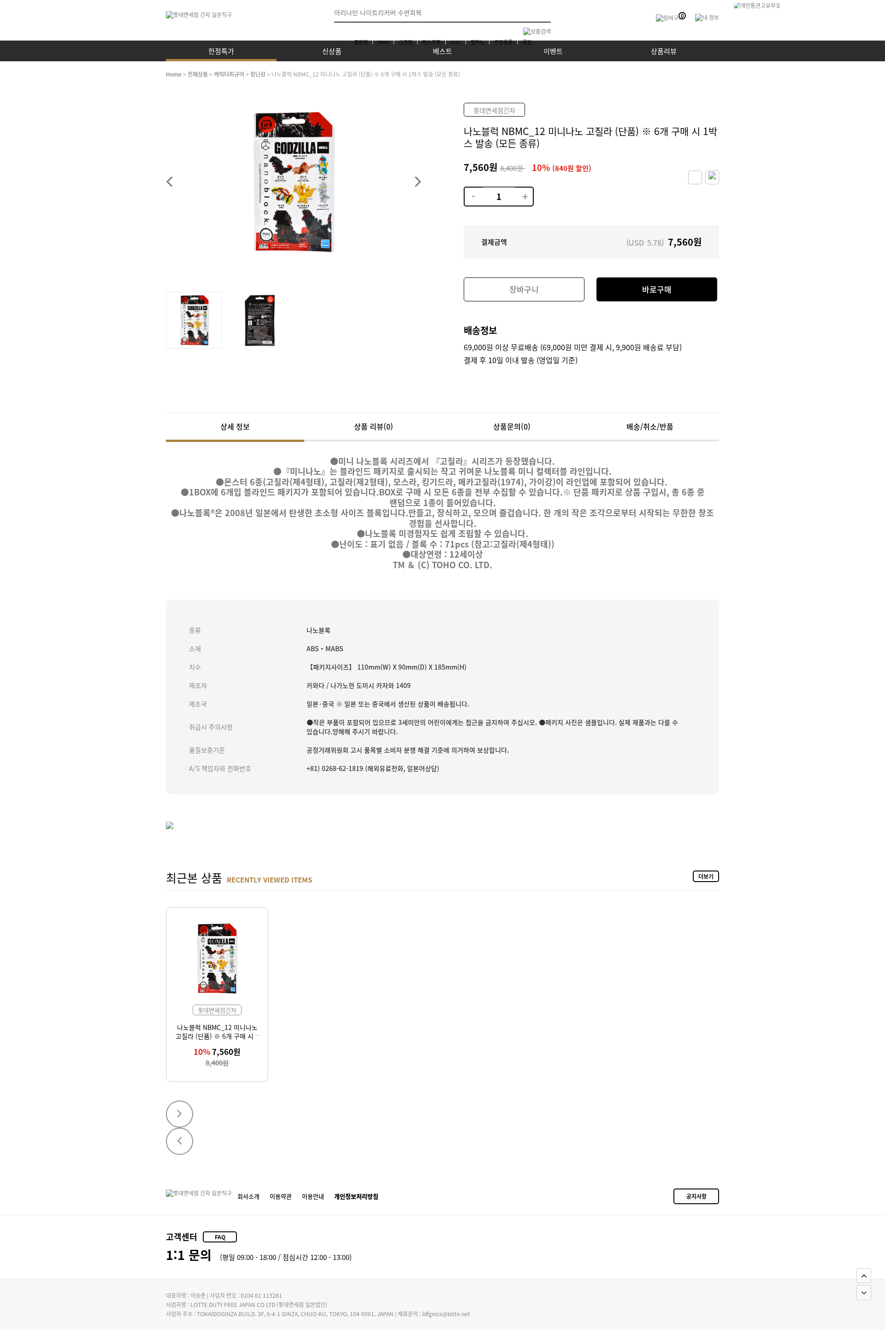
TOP (863, 1275)
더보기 (706, 876)
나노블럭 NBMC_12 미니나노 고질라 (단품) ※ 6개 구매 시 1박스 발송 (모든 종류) (217, 1036)
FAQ (220, 1237)
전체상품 (198, 74)
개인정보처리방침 (356, 1196)
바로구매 (657, 289)
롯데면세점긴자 (494, 110)
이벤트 (553, 51)
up (523, 190)
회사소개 (248, 1196)
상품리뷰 (664, 51)
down (473, 190)
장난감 (258, 74)
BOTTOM (863, 1292)
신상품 (332, 51)
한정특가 (221, 51)
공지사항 (696, 1196)
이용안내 (313, 1196)
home (174, 74)
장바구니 (524, 289)
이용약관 (281, 1196)
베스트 (442, 51)
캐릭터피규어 (229, 74)
